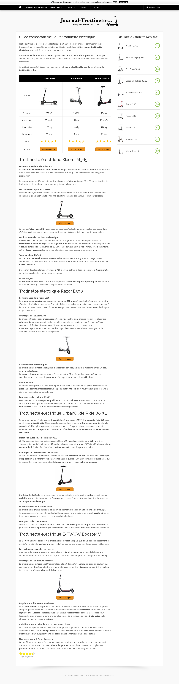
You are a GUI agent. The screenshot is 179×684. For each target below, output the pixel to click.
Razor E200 (131, 116)
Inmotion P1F (132, 139)
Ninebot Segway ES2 (135, 57)
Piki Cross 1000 (133, 69)
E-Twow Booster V (134, 92)
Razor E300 (131, 127)
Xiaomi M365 (132, 45)
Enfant (84, 7)
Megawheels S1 (133, 151)
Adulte (71, 7)
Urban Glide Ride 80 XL (136, 80)
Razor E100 (131, 104)
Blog (96, 7)
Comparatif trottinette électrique (44, 7)
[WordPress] (89, 20)
